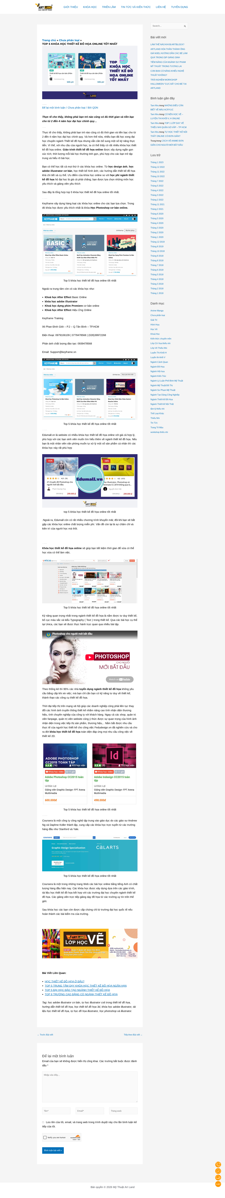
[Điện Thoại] (218, 1164)
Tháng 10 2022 (158, 176)
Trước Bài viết (45, 1035)
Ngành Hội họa (158, 371)
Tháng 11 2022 (157, 172)
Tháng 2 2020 (157, 232)
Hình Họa (155, 325)
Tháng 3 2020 (157, 228)
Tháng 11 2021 (157, 204)
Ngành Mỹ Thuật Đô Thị (162, 385)
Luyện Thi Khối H (159, 353)
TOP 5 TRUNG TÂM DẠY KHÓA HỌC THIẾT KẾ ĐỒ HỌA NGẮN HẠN (86, 985)
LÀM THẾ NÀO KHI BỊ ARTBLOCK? (167, 44)
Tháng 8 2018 (157, 260)
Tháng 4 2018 (157, 279)
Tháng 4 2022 (157, 190)
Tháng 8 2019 (157, 246)
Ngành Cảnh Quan (159, 362)
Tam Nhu (155, 105)
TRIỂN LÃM (109, 7)
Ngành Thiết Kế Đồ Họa (162, 399)
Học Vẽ (154, 329)
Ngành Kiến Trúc (158, 376)
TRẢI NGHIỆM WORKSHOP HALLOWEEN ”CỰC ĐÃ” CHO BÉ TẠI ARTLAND (168, 84)
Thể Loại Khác (157, 413)
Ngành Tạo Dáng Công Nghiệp (165, 395)
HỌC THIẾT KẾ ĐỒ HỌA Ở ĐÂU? (64, 981)
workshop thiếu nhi (159, 432)
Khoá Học (155, 334)
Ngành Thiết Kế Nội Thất (162, 404)
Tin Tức (154, 423)
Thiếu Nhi (155, 418)
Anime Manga (157, 311)
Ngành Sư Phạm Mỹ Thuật (163, 390)
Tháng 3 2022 (157, 195)
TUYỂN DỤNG (179, 7)
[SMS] (218, 1177)
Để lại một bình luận (53, 107)
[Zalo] (218, 1184)
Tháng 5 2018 (157, 274)
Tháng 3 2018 (157, 284)
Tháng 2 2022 (157, 200)
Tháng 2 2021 (157, 209)
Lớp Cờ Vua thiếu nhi (160, 343)
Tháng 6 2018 (157, 270)
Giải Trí (154, 320)
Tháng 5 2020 (157, 218)
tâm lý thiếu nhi (157, 409)
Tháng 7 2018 (157, 265)
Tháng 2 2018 (157, 288)
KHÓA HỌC (90, 7)
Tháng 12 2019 (158, 242)
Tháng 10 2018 (158, 251)
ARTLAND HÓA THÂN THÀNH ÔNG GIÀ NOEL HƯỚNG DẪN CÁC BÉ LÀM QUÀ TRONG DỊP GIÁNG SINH (169, 53)
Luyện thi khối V (158, 357)
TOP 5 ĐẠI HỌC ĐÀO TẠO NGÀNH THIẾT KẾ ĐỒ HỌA (77, 990)
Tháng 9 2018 (157, 256)
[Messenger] (218, 1171)
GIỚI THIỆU (71, 7)
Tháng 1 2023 (157, 162)
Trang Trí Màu (157, 427)
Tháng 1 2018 (157, 293)
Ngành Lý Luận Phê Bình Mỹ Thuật (167, 381)
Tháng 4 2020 (157, 223)
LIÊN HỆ (161, 7)
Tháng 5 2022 (157, 186)
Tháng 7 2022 (157, 181)
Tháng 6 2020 (157, 214)
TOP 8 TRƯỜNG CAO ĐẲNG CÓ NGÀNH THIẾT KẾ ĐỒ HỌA (81, 994)
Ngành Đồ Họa (157, 367)
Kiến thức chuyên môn (161, 339)
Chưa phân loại (76, 107)
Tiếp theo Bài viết (133, 1035)
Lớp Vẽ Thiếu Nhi (159, 348)
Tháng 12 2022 (158, 167)
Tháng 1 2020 (157, 237)
